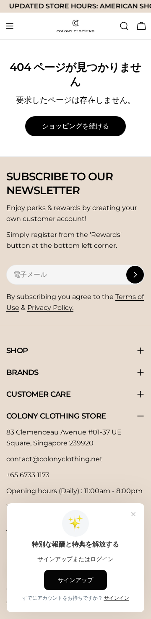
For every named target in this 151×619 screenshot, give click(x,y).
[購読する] (135, 274)
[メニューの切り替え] (9, 26)
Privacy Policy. (50, 308)
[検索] (124, 26)
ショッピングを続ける (75, 126)
